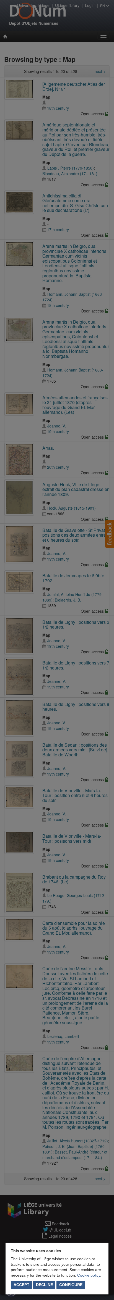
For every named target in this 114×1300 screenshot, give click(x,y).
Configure (70, 1284)
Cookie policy (88, 1275)
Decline (44, 1284)
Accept (21, 1284)
